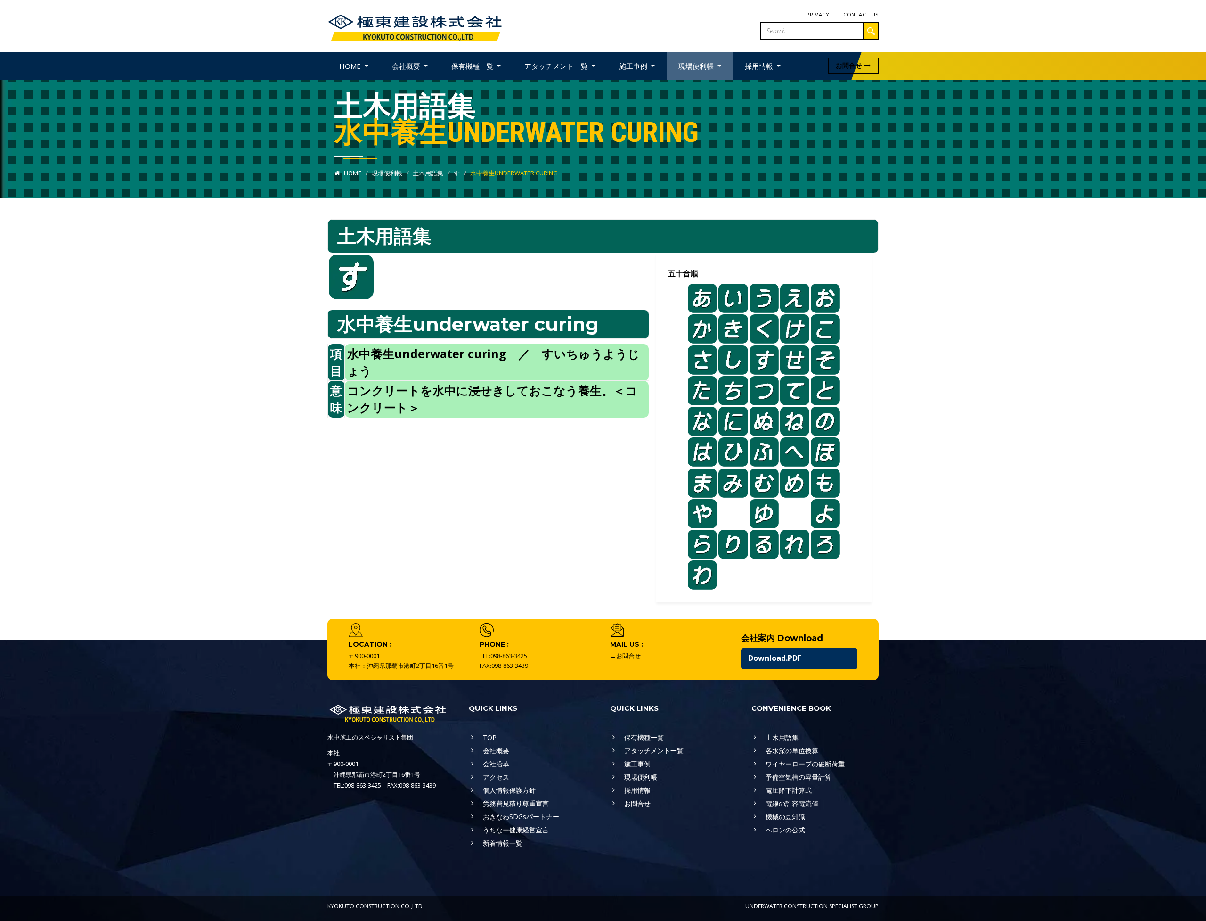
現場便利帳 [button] (697, 66)
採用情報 (637, 790)
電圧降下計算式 (789, 790)
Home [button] (351, 66)
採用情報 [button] (760, 66)
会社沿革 (496, 763)
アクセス (496, 777)
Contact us (861, 14)
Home (351, 173)
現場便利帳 (387, 173)
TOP (490, 737)
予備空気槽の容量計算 (798, 777)
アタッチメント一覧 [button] (557, 66)
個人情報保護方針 (509, 790)
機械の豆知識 (785, 816)
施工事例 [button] (634, 66)
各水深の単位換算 (792, 750)
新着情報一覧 (502, 843)
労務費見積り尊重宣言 (516, 803)
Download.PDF (774, 658)
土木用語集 (428, 173)
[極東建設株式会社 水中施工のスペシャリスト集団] (414, 25)
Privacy (817, 14)
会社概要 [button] (407, 66)
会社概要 (496, 750)
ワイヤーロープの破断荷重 (805, 763)
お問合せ (850, 65)
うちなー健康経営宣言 (516, 829)
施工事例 (637, 763)
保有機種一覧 (644, 737)
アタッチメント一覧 (654, 750)
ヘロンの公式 (785, 829)
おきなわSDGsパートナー (521, 816)
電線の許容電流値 (792, 803)
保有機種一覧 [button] (473, 66)
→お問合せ (625, 655)
